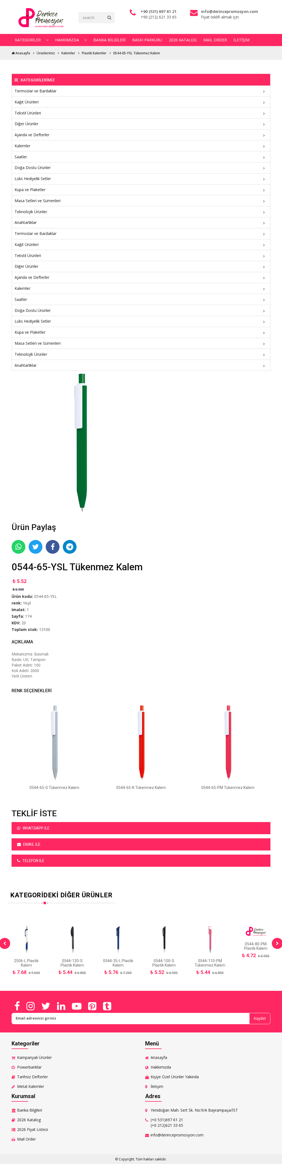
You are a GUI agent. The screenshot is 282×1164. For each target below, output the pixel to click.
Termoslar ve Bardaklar (35, 90)
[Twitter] (46, 1006)
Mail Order (215, 39)
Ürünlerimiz (46, 53)
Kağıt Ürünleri (27, 102)
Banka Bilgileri (109, 39)
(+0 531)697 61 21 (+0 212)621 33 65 (167, 1122)
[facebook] (17, 1006)
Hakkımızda (67, 39)
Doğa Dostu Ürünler (33, 167)
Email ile (31, 844)
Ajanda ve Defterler (32, 134)
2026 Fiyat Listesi (32, 1129)
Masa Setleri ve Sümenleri (38, 200)
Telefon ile (32, 860)
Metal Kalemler (30, 1086)
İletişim (242, 39)
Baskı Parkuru (147, 39)
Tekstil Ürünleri (28, 113)
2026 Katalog (183, 39)
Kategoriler (28, 39)
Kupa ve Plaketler (30, 189)
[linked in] (61, 1006)
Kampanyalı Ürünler (34, 1057)
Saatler (21, 156)
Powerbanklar (29, 1067)
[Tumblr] (107, 1006)
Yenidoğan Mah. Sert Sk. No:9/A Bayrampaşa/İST (194, 1110)
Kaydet (260, 1018)
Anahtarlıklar (26, 222)
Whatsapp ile (36, 828)
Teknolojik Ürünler (31, 211)
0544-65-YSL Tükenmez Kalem (136, 53)
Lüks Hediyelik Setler (33, 178)
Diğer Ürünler (26, 123)
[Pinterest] (92, 1006)
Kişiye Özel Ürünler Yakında (175, 1076)
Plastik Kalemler (94, 53)
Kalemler (68, 53)
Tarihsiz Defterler (32, 1076)
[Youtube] (76, 1006)
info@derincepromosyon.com (177, 1135)
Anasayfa (22, 53)
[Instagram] (30, 1006)
